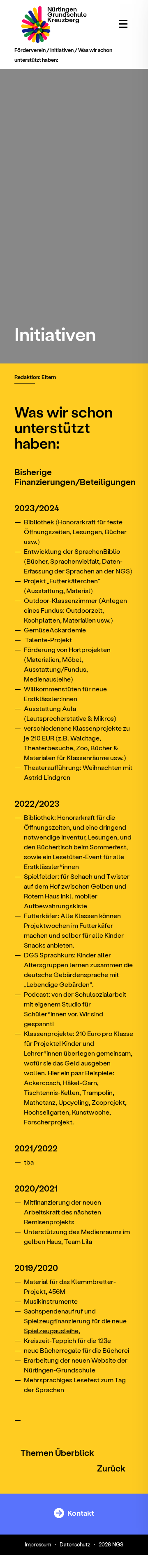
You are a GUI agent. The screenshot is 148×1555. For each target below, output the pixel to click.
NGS (117, 1544)
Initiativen (62, 50)
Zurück (111, 1468)
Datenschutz (75, 1544)
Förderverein (30, 50)
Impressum (38, 1544)
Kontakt (80, 1512)
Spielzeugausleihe (51, 1330)
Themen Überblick (57, 1452)
